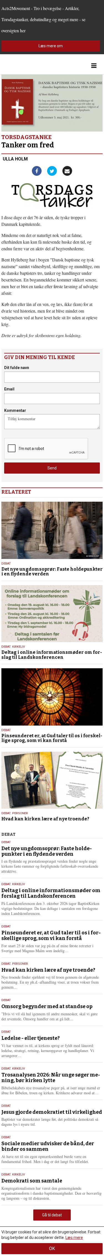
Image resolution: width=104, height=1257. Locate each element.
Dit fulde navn (16, 367)
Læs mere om (51, 46)
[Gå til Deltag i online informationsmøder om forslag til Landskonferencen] (52, 613)
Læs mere (74, 1237)
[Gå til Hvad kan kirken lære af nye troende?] (52, 780)
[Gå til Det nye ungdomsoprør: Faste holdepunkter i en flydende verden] (52, 530)
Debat (6, 563)
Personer (20, 813)
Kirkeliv (18, 647)
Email (9, 389)
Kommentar (15, 410)
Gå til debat (52, 1215)
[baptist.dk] (29, 66)
